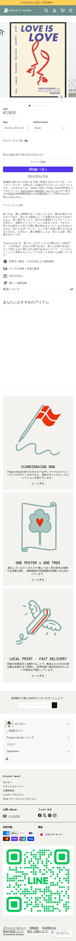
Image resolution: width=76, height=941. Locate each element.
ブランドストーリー (13, 786)
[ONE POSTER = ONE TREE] (38, 527)
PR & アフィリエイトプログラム (19, 798)
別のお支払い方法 (38, 176)
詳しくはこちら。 (13, 196)
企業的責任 (8, 790)
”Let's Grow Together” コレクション (40, 190)
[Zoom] (61, 97)
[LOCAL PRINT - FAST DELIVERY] (38, 623)
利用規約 (34, 927)
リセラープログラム (13, 794)
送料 (12, 154)
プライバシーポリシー (14, 927)
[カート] (63, 10)
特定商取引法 (49, 927)
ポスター (7, 782)
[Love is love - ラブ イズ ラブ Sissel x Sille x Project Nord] (25, 341)
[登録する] (54, 705)
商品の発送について (13, 931)
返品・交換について (37, 931)
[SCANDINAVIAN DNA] (38, 431)
